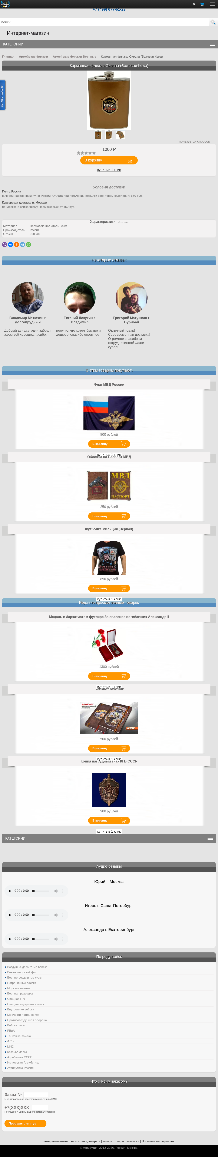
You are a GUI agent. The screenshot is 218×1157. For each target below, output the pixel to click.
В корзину (100, 444)
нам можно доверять (85, 1141)
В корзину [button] (93, 160)
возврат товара (113, 1141)
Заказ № (13, 1094)
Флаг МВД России (109, 384)
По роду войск (109, 957)
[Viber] (4, 244)
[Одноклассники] (16, 244)
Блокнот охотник (109, 689)
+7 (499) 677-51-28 (109, 9)
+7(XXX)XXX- (18, 1107)
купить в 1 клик (109, 170)
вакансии (132, 1141)
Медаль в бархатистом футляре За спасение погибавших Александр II (109, 617)
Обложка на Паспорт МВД (109, 457)
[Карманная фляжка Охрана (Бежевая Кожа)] (109, 100)
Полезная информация (158, 1141)
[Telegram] (22, 244)
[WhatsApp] (28, 244)
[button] (213, 22)
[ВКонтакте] (10, 244)
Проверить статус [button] (22, 1123)
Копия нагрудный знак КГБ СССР (109, 761)
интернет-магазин (56, 1141)
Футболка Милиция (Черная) (109, 529)
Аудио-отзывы (109, 866)
